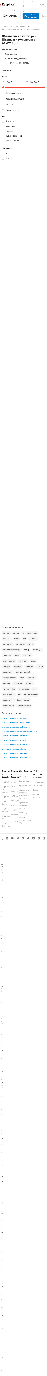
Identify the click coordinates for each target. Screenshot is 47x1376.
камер (26, 650)
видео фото (7, 672)
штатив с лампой (23, 672)
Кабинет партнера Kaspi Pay (25, 820)
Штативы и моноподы (20, 63)
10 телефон (17, 683)
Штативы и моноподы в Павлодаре (16, 745)
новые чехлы (8, 706)
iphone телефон (23, 700)
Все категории (32, 16)
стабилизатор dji (24, 706)
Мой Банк (14, 796)
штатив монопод (31, 694)
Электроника (11, 54)
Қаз (42, 4)
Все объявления (9, 50)
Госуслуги (14, 810)
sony (34, 689)
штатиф (40, 666)
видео (17, 655)
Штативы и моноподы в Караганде (16, 723)
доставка (7, 655)
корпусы (29, 666)
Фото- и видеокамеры (18, 58)
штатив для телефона (24, 644)
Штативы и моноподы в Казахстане (16, 758)
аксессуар (18, 666)
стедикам (31, 678)
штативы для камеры (11, 650)
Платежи (14, 791)
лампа (16, 638)
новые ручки (8, 700)
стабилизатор (8, 694)
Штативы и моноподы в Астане (14, 718)
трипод (16, 633)
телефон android (9, 678)
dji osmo (6, 683)
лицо (22, 678)
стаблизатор (24, 689)
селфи (33, 661)
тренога (29, 683)
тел (24, 638)
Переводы (15, 801)
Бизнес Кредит (25, 781)
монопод (6, 638)
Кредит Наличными (5, 826)
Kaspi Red (5, 797)
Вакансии (36, 790)
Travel (13, 787)
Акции (13, 805)
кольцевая (23, 661)
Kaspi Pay (23, 776)
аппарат (6, 666)
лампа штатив (9, 661)
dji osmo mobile (9, 689)
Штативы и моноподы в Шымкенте (16, 727)
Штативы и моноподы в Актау (14, 740)
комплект (33, 638)
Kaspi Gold (5, 782)
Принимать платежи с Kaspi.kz (23, 805)
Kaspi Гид (14, 822)
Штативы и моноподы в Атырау (14, 753)
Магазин (14, 782)
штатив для (8, 644)
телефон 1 (27, 655)
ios (19, 694)
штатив (6, 633)
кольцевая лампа (30, 633)
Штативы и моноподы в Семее (14, 749)
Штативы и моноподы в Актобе (14, 736)
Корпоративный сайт (2, 1349)
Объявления (11, 16)
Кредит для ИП (25, 786)
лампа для (37, 650)
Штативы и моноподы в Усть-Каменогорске (19, 731)
